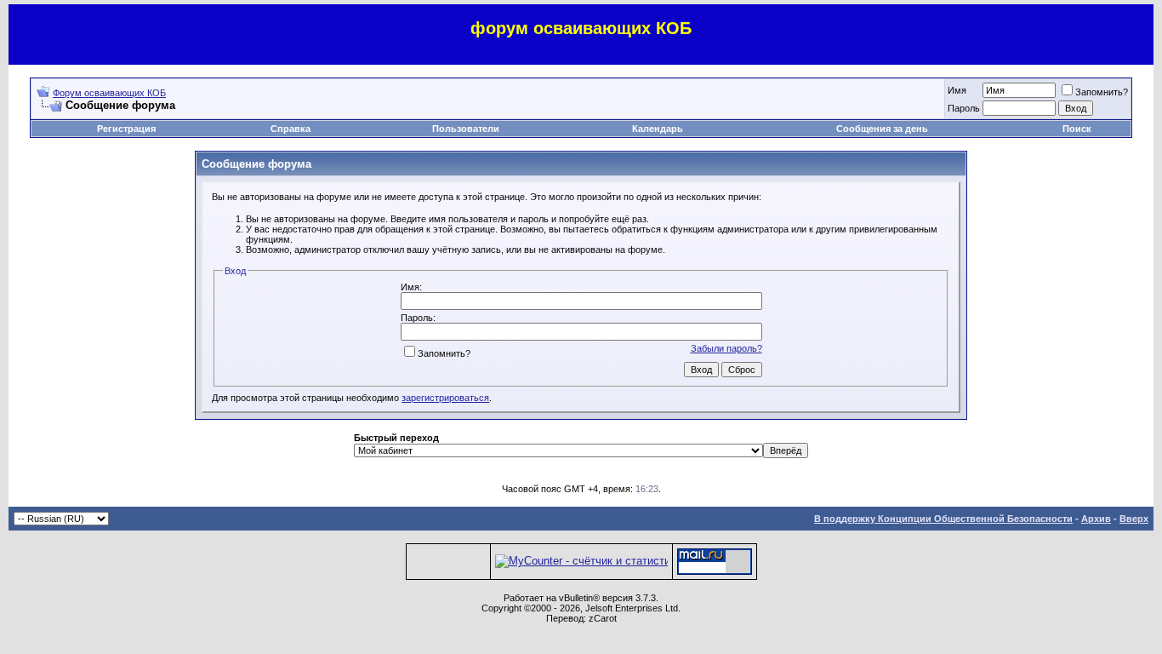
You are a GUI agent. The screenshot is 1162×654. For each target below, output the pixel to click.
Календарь (657, 128)
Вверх (1133, 518)
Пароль (964, 108)
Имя (957, 90)
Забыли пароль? (726, 348)
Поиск (1076, 128)
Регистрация (126, 128)
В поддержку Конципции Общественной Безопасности (943, 518)
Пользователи (465, 128)
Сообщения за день (882, 128)
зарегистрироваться (445, 398)
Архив (1096, 518)
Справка (290, 128)
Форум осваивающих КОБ (109, 93)
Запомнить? (1101, 92)
